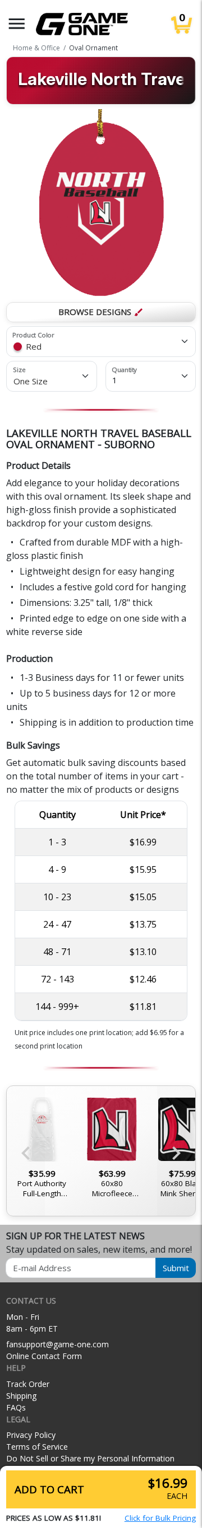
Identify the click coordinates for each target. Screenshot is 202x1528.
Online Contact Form (44, 1356)
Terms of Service (37, 1446)
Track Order (27, 1384)
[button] (16, 24)
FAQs (16, 1407)
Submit (176, 1267)
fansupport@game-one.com (57, 1344)
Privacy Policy (31, 1435)
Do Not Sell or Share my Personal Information (90, 1458)
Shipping (21, 1395)
